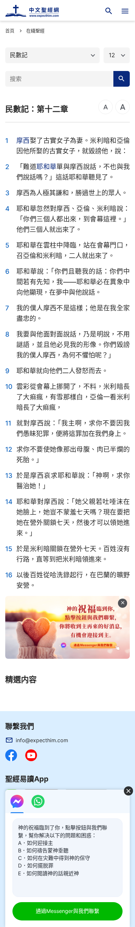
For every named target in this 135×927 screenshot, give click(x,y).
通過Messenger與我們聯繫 (67, 911)
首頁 (9, 30)
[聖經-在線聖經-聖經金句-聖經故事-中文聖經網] (36, 11)
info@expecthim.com (42, 740)
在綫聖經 (35, 30)
